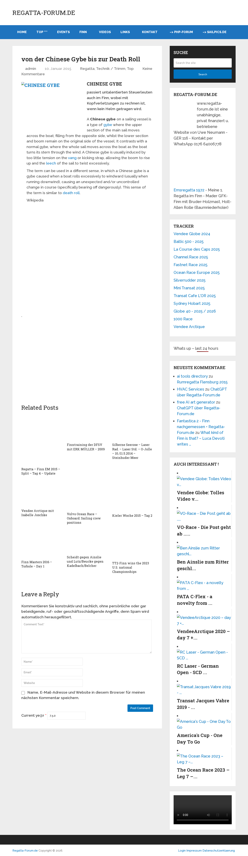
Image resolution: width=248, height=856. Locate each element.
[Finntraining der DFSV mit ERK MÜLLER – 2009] (87, 427)
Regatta (87, 68)
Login (182, 850)
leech (51, 163)
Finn (83, 32)
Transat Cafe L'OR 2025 (195, 295)
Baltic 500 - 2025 (188, 241)
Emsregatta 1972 (189, 190)
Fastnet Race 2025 (190, 264)
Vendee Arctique (189, 326)
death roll (71, 193)
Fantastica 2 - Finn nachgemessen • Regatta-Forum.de (201, 427)
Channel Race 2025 (191, 257)
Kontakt (150, 32)
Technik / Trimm (110, 68)
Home (22, 32)
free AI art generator (196, 402)
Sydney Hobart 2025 (192, 303)
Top (130, 68)
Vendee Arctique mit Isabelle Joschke (37, 513)
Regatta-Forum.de (43, 12)
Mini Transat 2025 (189, 288)
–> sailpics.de (214, 32)
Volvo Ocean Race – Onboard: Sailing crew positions (84, 518)
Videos (105, 32)
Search (202, 74)
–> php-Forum (181, 32)
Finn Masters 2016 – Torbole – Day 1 (36, 564)
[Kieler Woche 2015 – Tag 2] (132, 496)
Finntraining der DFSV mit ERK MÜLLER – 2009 (86, 447)
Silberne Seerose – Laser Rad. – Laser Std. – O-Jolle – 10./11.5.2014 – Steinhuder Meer (132, 451)
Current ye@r (33, 715)
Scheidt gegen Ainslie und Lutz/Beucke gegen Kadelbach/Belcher (85, 561)
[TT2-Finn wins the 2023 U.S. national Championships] (132, 544)
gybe (107, 125)
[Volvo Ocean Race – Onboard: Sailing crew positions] (87, 495)
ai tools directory (192, 376)
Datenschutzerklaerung (218, 850)
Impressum (194, 850)
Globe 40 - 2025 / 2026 (195, 311)
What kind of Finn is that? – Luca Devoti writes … (201, 438)
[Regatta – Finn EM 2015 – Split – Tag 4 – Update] (41, 439)
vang (72, 158)
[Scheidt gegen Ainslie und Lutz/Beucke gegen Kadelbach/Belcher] (87, 541)
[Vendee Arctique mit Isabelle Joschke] (41, 494)
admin (30, 68)
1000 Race (183, 319)
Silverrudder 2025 (189, 280)
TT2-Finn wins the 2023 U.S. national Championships (130, 567)
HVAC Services (190, 389)
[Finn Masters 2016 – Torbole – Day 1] (41, 544)
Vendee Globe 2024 (192, 233)
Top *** (41, 32)
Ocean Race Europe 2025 (197, 272)
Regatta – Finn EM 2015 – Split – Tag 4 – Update (40, 471)
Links (125, 32)
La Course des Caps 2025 (197, 249)
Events (63, 32)
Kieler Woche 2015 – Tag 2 (132, 515)
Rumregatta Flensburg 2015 (202, 382)
